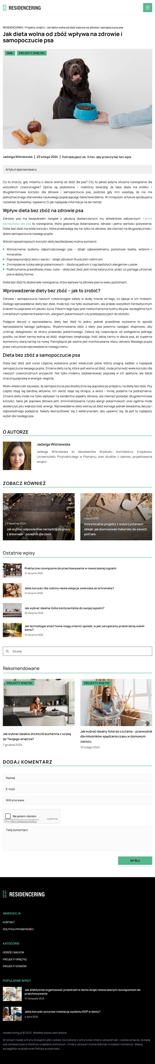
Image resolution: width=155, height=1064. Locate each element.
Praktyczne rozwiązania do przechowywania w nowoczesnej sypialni (70, 568)
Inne (10, 53)
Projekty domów (14, 966)
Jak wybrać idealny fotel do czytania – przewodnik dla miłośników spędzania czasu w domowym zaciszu (116, 736)
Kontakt (9, 922)
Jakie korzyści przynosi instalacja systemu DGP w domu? (62, 1012)
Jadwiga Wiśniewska (18, 157)
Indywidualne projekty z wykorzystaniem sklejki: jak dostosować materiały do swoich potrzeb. (115, 529)
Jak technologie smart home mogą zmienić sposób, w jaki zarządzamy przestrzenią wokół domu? (84, 628)
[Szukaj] (7, 651)
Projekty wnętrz (32, 53)
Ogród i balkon (13, 952)
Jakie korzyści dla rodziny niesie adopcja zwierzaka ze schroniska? (69, 588)
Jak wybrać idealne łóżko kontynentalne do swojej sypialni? (64, 608)
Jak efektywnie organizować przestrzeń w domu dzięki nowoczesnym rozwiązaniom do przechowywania (82, 991)
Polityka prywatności (18, 929)
